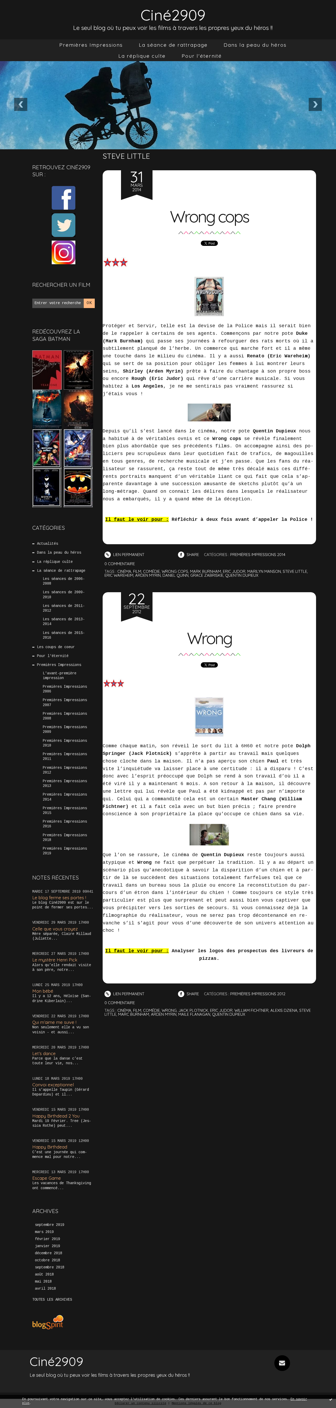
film (137, 571)
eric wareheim (118, 575)
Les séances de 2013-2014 (64, 621)
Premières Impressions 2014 (65, 796)
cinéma (124, 571)
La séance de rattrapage (173, 45)
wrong (169, 1010)
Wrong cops (209, 216)
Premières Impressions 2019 (65, 850)
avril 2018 (45, 1289)
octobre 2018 (47, 1260)
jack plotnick (193, 1010)
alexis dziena (283, 1010)
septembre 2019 (49, 1225)
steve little (295, 571)
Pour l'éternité (202, 56)
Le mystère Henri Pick (54, 959)
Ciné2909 (173, 14)
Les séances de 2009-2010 (64, 594)
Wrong (209, 638)
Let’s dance (44, 1053)
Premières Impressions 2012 (65, 770)
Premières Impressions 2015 (65, 810)
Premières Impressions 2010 (65, 743)
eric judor (234, 571)
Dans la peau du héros (255, 45)
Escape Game (46, 1178)
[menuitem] (91, 44)
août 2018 (44, 1274)
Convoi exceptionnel (53, 1084)
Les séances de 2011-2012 (64, 608)
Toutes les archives (52, 1300)
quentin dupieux (241, 575)
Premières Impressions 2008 (65, 716)
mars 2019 (44, 1232)
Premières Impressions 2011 (65, 756)
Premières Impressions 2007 (65, 702)
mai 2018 (43, 1281)
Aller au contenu (26, 10)
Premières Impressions (91, 45)
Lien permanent (128, 554)
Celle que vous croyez (55, 928)
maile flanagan (194, 1014)
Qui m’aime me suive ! (54, 1022)
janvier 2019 (47, 1246)
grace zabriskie (206, 575)
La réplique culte (142, 56)
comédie (151, 571)
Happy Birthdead (49, 1147)
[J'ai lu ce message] (331, 1399)
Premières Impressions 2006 (65, 689)
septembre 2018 (49, 1267)
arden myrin (148, 575)
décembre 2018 (48, 1253)
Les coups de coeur (56, 647)
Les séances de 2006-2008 (64, 581)
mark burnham (205, 571)
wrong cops (175, 571)
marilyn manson (264, 571)
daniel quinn (175, 575)
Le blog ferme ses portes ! (59, 897)
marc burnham (133, 1014)
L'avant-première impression (59, 675)
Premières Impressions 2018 (65, 837)
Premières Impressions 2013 (65, 783)
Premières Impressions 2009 (65, 729)
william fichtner (251, 1010)
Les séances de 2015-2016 (64, 635)
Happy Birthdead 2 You (56, 1116)
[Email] (282, 1363)
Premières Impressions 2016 (65, 823)
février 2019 (47, 1239)
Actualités (47, 544)
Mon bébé (42, 991)
